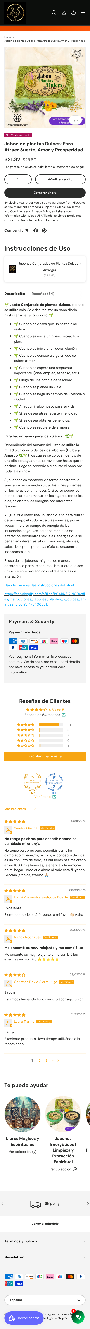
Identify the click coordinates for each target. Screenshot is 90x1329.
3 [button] (46, 1060)
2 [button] (39, 1060)
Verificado (42, 796)
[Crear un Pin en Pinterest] (44, 230)
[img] (14, 821)
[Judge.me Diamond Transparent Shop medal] (54, 782)
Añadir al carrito (60, 179)
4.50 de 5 (56, 709)
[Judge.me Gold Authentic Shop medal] (32, 782)
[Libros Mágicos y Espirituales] (22, 1114)
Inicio (7, 37)
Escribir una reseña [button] (45, 756)
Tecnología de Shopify (53, 1318)
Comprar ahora (45, 193)
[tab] (14, 294)
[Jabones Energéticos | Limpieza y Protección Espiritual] (63, 1114)
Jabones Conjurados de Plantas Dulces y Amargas (49, 266)
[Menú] (83, 13)
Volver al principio (45, 1224)
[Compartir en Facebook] (35, 230)
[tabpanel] (45, 454)
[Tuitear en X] (26, 230)
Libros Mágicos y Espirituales (22, 1141)
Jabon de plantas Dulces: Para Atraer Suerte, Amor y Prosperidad (44, 41)
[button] (73, 13)
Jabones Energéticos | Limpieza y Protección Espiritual (63, 1150)
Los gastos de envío (18, 167)
